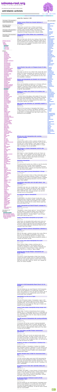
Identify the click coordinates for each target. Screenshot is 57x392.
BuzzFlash (49, 34)
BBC (48, 30)
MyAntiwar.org (50, 81)
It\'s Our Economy (50, 73)
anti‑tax (5, 104)
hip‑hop (5, 152)
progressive (6, 189)
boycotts (5, 109)
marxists (6, 169)
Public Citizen (50, 99)
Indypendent (50, 68)
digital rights (6, 126)
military (5, 171)
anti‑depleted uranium (8, 68)
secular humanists (7, 194)
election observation (8, 132)
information (6, 160)
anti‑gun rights (7, 82)
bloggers (5, 108)
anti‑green (6, 81)
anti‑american (6, 56)
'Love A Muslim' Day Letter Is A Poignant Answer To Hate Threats (31, 68)
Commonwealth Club (51, 43)
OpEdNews (49, 89)
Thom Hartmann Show (51, 114)
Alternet (49, 27)
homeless (6, 155)
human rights (6, 157)
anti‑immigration (7, 86)
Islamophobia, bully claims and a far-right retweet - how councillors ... (31, 183)
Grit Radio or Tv (50, 61)
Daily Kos (49, 49)
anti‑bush (6, 59)
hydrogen (6, 158)
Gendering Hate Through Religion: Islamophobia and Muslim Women (30, 252)
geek (5, 145)
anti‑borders (6, 58)
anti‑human (6, 83)
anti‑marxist (6, 93)
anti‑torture (6, 105)
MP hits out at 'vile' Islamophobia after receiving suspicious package (29, 137)
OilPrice (49, 88)
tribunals (5, 204)
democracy (6, 125)
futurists (5, 143)
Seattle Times (50, 108)
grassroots (6, 147)
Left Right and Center (51, 74)
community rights (7, 116)
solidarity (6, 199)
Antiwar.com (49, 28)
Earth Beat (49, 53)
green (5, 148)
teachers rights (7, 202)
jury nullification (7, 163)
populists (6, 181)
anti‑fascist (6, 72)
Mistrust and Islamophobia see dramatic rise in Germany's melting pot (31, 80)
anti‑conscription (7, 65)
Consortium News (50, 44)
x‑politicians (6, 208)
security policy (7, 195)
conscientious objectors (9, 117)
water (5, 205)
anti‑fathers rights (7, 73)
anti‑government (7, 80)
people (4, 42)
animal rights (6, 54)
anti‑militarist (6, 95)
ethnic (5, 134)
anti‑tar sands (7, 103)
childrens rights (7, 111)
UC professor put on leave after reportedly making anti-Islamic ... (31, 366)
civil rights (6, 113)
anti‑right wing (7, 97)
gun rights (6, 150)
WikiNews (49, 128)
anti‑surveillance (7, 100)
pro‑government (7, 186)
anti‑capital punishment (8, 60)
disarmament (6, 127)
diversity (5, 129)
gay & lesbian (7, 144)
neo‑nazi (5, 175)
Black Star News (50, 31)
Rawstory (49, 100)
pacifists (5, 177)
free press (6, 139)
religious (5, 191)
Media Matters (50, 75)
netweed (49, 132)
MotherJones (50, 80)
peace (5, 178)
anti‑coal (5, 61)
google (47, 13)
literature (6, 46)
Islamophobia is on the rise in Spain (26, 296)
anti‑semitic (6, 98)
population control (7, 179)
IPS (48, 66)
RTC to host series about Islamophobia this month (29, 240)
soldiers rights (7, 198)
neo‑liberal (6, 174)
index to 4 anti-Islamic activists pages (34, 15)
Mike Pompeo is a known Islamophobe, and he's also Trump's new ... (30, 149)
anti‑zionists (6, 107)
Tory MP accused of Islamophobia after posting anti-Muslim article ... (32, 319)
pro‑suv (5, 188)
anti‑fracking (6, 75)
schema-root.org (6, 40)
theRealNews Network (51, 133)
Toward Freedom (50, 115)
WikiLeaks (49, 127)
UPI (48, 120)
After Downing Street (51, 23)
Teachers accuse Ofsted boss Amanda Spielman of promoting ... (29, 23)
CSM (48, 35)
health (5, 151)
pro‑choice (6, 184)
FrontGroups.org (50, 60)
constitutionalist (7, 121)
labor (5, 164)
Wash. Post (49, 126)
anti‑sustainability (7, 101)
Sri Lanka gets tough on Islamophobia (26, 194)
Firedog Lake (50, 57)
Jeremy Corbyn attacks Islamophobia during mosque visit (31, 307)
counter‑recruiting (7, 122)
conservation (6, 118)
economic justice (7, 131)
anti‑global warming (8, 78)
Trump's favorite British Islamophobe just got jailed (30, 217)
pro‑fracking (6, 185)
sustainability (6, 201)
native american (7, 172)
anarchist (6, 53)
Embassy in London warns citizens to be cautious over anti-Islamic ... (31, 92)
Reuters (49, 106)
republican (6, 192)
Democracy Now (50, 50)
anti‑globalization (7, 79)
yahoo (50, 13)
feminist (5, 136)
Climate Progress (50, 40)
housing (5, 156)
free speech (6, 140)
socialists (6, 197)
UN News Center (50, 119)
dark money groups (8, 123)
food (5, 137)
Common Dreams (50, 41)
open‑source (6, 176)
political (4, 43)
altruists (5, 52)
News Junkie (50, 83)
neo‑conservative (7, 173)
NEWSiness (49, 82)
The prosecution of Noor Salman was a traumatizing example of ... (30, 35)
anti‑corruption (7, 67)
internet (5, 162)
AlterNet (49, 24)
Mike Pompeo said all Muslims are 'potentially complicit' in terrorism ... (31, 104)
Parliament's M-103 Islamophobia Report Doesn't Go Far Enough (31, 285)
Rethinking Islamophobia (23, 160)
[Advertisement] (29, 55)
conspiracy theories (8, 120)
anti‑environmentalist (8, 71)
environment (6, 133)
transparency (6, 203)
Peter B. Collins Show (51, 93)
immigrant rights (7, 159)
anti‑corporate (7, 66)
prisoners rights (7, 182)
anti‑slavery (6, 99)
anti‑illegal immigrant (8, 85)
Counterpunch (50, 47)
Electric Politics (50, 54)
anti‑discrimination (7, 69)
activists (5, 44)
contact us (48, 15)
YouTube (54, 13)
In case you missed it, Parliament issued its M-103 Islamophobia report (29, 378)
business (6, 110)
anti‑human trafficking (8, 84)
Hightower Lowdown (51, 63)
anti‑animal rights (7, 57)
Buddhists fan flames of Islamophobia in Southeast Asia (31, 342)
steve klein (7, 47)
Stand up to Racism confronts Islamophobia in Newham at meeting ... (31, 229)
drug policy (6, 130)
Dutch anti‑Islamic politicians (9, 214)
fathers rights (6, 135)
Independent (50, 67)
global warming (7, 146)
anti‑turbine (6, 106)
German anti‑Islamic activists (9, 215)
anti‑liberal (6, 91)
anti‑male (6, 92)
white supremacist (7, 207)
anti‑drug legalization (8, 70)
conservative (6, 119)
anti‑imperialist (7, 87)
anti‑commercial (7, 62)
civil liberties (6, 112)
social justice (6, 196)
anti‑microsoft (7, 94)
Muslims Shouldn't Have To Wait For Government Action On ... (31, 354)
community (6, 114)
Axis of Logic (50, 29)
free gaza (6, 138)
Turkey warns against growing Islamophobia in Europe (30, 171)
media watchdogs (7, 170)
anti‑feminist (6, 74)
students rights (7, 200)
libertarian (6, 168)
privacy (5, 183)
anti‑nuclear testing (8, 96)
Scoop (49, 107)
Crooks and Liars (50, 48)
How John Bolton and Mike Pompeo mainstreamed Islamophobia (30, 331)
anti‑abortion (6, 55)
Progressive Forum (51, 95)
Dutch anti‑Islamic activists (8, 213)
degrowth (6, 124)
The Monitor (50, 109)
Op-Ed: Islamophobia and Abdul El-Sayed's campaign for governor (31, 206)
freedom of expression (8, 142)
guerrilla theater (7, 149)
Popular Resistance (51, 94)
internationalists (7, 161)
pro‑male (6, 187)
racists (5, 190)
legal (5, 165)
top (53, 389)
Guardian (49, 62)
